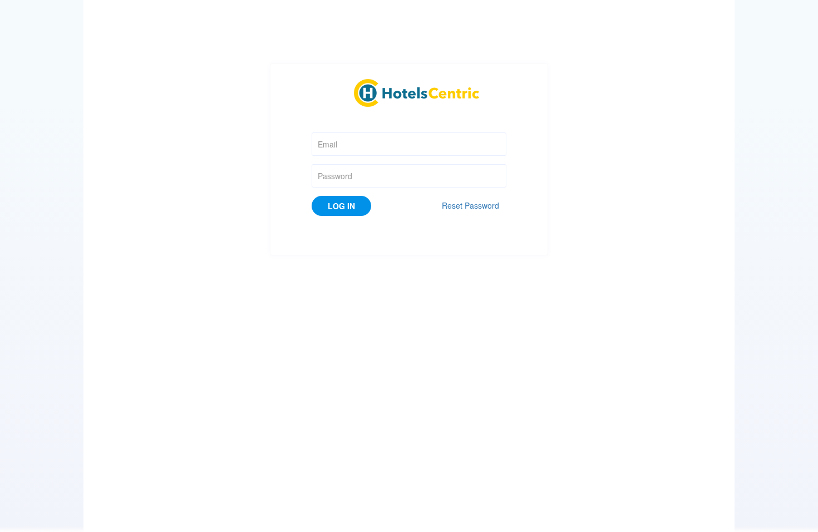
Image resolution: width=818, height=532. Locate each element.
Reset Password (470, 205)
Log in (341, 205)
